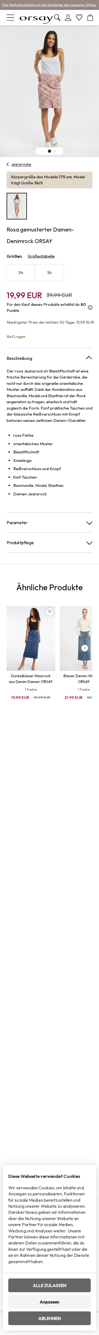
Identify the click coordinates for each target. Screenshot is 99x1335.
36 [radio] (49, 272)
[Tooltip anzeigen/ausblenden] (90, 307)
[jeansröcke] (8, 164)
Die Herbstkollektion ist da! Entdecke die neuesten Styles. (49, 4)
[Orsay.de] (36, 17)
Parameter (17, 522)
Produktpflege (20, 542)
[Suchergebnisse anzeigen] (57, 17)
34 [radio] (20, 272)
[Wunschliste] (79, 17)
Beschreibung (19, 358)
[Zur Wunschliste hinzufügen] (49, 611)
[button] (49, 151)
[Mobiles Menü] (10, 17)
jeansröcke (21, 164)
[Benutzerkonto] (68, 17)
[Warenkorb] (90, 17)
